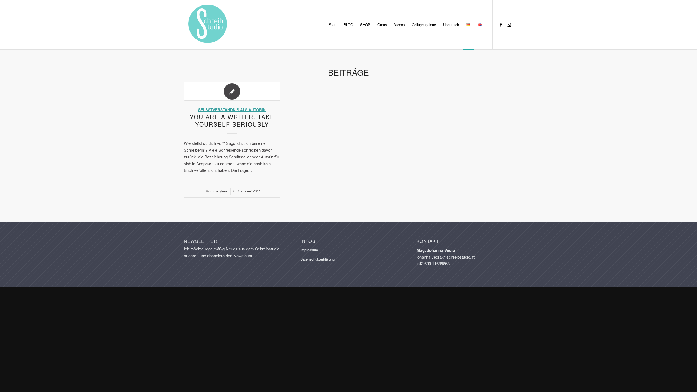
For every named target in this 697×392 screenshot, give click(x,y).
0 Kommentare (215, 191)
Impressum (309, 249)
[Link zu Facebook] (501, 24)
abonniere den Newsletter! (230, 255)
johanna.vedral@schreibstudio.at (446, 257)
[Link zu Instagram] (509, 24)
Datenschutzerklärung (317, 259)
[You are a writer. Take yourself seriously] (232, 91)
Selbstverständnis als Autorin (232, 109)
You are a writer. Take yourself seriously (232, 120)
